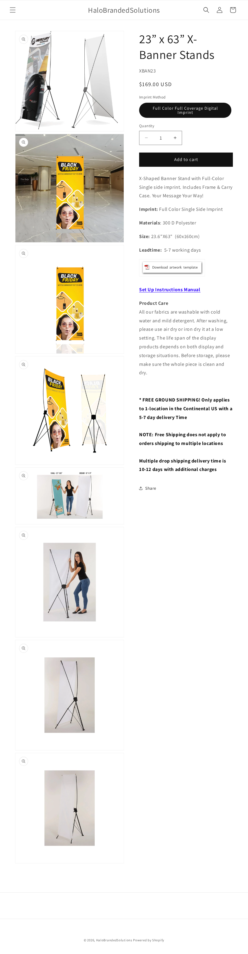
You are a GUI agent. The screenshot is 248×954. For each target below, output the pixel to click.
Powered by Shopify (148, 940)
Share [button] (150, 488)
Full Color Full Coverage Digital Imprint (185, 110)
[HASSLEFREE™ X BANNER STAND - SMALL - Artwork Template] (172, 276)
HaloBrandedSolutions (114, 940)
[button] (12, 10)
